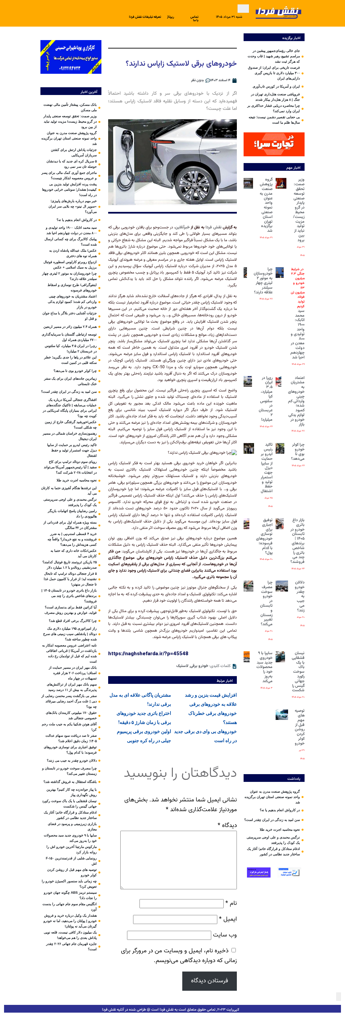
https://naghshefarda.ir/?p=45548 (148, 653)
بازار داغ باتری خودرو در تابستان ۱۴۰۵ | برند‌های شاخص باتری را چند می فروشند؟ (297, 541)
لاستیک (182, 666)
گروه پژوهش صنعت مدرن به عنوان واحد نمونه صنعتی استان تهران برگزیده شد (266, 205)
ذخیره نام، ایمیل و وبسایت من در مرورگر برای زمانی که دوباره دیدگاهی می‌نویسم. (179, 955)
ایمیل (228, 919)
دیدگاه (227, 825)
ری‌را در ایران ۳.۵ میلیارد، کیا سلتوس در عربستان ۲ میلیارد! (266, 399)
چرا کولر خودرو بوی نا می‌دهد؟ (298, 452)
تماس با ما (194, 18)
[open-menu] (243, 8)
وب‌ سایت (225, 935)
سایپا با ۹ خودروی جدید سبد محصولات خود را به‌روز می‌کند (264, 667)
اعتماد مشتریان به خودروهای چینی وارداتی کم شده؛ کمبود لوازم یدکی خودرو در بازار (296, 401)
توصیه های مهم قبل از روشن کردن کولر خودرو (300, 727)
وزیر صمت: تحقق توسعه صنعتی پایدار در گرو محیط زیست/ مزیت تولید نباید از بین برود (299, 210)
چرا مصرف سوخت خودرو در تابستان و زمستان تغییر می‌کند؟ (266, 603)
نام (231, 903)
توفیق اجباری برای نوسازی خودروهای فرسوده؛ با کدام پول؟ (264, 536)
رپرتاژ (170, 17)
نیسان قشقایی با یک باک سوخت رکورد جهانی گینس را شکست (298, 671)
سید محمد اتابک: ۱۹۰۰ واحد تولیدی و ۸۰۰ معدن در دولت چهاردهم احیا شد (297, 313)
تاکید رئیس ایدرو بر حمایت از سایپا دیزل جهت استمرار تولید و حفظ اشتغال (267, 468)
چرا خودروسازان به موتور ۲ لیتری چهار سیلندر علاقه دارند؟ (263, 280)
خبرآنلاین (182, 227)
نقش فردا (214, 227)
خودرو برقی (199, 666)
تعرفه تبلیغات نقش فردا (145, 17)
